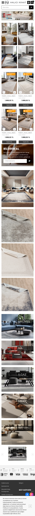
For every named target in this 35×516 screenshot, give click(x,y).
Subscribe (29, 161)
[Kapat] (30, 506)
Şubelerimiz (5, 486)
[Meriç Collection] (17, 454)
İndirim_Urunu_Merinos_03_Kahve (9, 133)
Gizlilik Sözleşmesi (7, 495)
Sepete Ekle (9, 105)
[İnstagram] (32, 494)
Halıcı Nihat (5, 98)
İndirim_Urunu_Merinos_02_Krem (9, 96)
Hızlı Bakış (14, 92)
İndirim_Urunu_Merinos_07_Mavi (26, 133)
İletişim (21, 483)
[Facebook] (27, 494)
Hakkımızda (5, 483)
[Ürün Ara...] (31, 7)
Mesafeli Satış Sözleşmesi (5, 490)
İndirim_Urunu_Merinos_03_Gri (26, 96)
